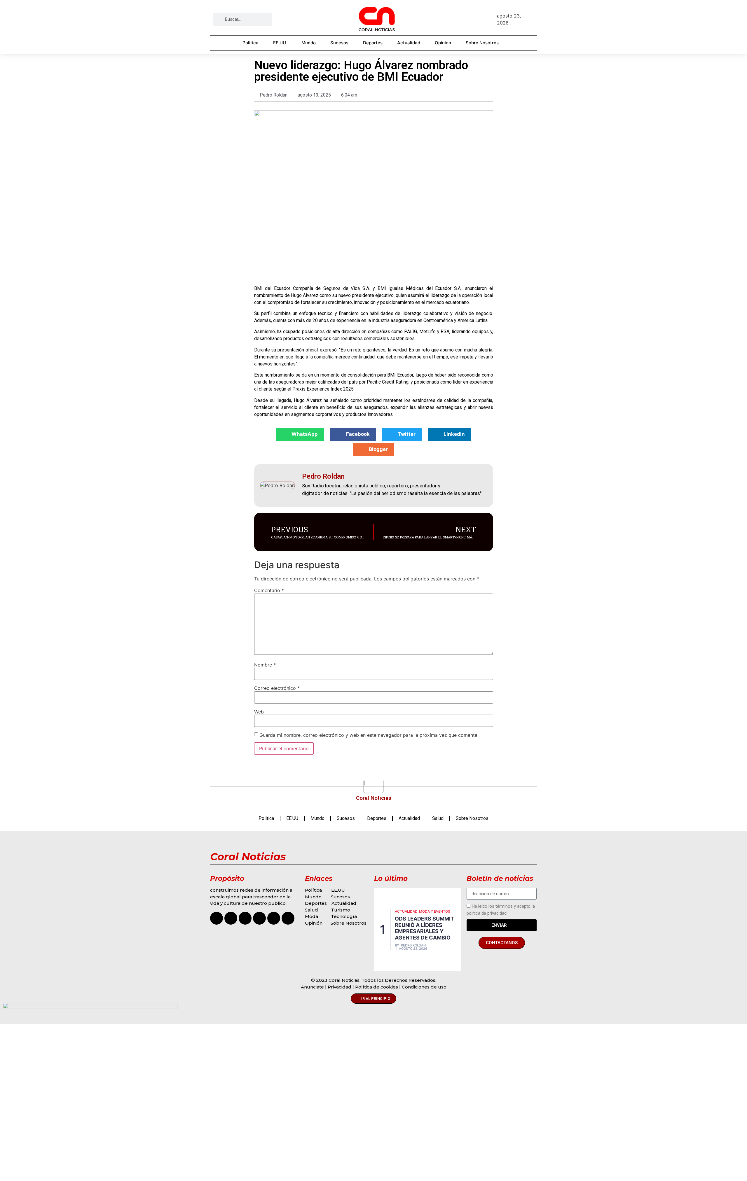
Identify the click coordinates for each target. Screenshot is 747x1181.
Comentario (269, 590)
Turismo (340, 910)
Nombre (265, 664)
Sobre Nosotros (482, 43)
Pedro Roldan (413, 945)
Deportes (373, 43)
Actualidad (408, 43)
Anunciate (312, 987)
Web (259, 711)
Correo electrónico (277, 688)
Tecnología (344, 916)
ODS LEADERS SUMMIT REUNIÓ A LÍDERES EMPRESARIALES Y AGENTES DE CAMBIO (424, 928)
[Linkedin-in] (288, 918)
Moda (311, 916)
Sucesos (339, 43)
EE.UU (292, 818)
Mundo (308, 43)
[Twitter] (273, 918)
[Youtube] (259, 918)
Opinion (443, 43)
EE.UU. (280, 43)
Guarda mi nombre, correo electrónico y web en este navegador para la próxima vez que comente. (369, 735)
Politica (250, 43)
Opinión (314, 923)
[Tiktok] (245, 918)
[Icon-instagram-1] (216, 918)
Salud (438, 818)
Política (313, 890)
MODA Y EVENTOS (434, 911)
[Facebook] (230, 918)
